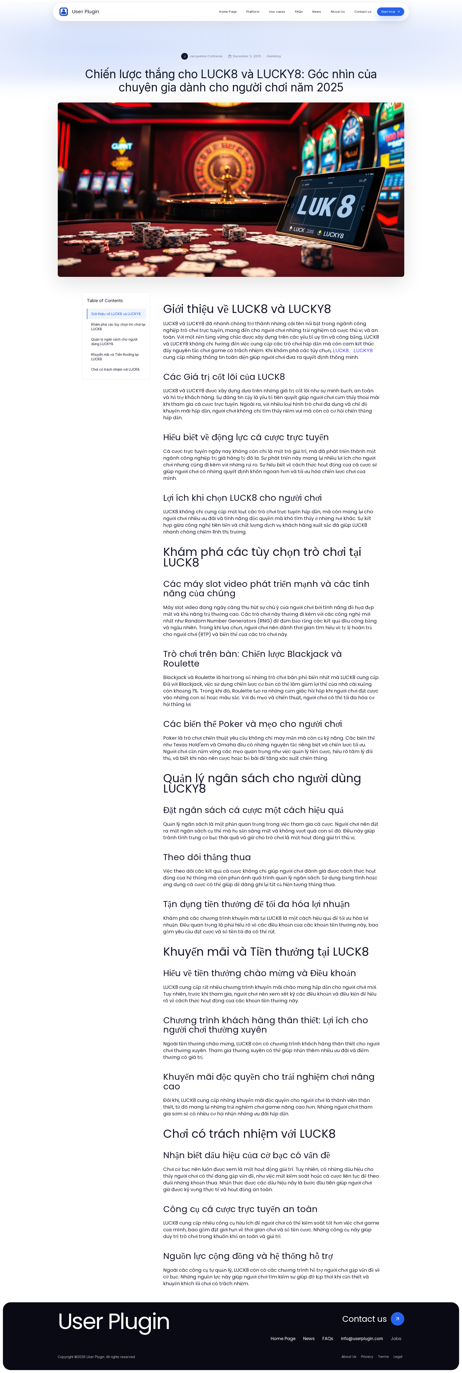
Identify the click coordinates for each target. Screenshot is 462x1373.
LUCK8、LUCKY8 (353, 350)
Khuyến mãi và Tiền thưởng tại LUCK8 (115, 356)
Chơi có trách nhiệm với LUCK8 (115, 369)
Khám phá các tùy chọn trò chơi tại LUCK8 (118, 326)
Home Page (283, 1338)
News (309, 1338)
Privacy (367, 1356)
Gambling (274, 56)
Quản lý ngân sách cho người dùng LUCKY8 (114, 341)
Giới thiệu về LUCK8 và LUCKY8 (116, 314)
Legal (398, 1356)
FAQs (327, 1338)
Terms (383, 1356)
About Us (348, 1356)
